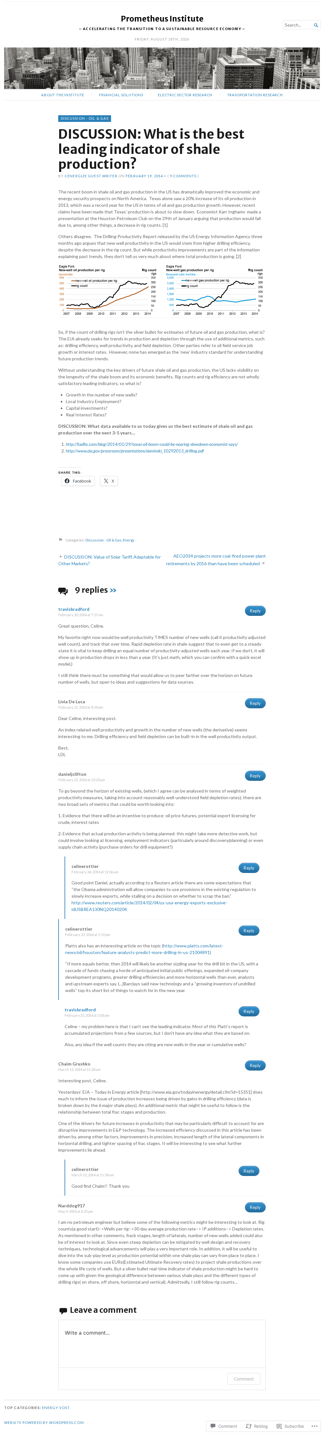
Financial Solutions (121, 95)
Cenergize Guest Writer (91, 176)
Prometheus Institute (162, 19)
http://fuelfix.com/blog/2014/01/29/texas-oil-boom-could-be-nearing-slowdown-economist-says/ (152, 444)
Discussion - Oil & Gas (85, 118)
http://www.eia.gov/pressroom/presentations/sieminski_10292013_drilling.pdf (135, 450)
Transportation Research (255, 95)
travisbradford (74, 609)
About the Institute (62, 95)
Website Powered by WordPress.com (44, 1422)
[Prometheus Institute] (162, 68)
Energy (128, 540)
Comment (244, 1378)
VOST (64, 1408)
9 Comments (183, 176)
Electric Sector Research (185, 95)
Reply (255, 610)
